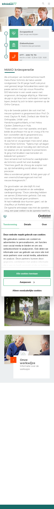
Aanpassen (25, 282)
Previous (6, 346)
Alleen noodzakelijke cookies (27, 290)
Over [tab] (44, 224)
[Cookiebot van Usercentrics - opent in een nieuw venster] (38, 216)
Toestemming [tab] (10, 224)
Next (47, 346)
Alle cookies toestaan (27, 273)
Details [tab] (27, 224)
